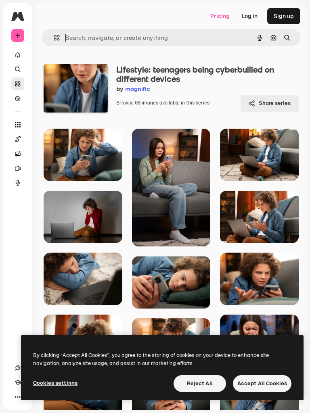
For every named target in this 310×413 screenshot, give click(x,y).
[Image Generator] (17, 153)
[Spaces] (17, 139)
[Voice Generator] (17, 182)
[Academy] (17, 382)
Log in (250, 16)
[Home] (17, 54)
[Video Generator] (17, 168)
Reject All (200, 383)
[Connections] (17, 367)
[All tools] (17, 124)
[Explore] (17, 98)
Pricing (220, 16)
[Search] (17, 69)
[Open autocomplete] (53, 38)
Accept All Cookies (262, 383)
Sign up (284, 16)
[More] (17, 396)
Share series (275, 103)
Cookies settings (55, 383)
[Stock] (17, 83)
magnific (137, 89)
